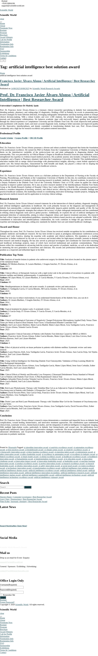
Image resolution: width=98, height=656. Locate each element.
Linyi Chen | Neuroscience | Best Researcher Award (21, 499)
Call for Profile (6, 39)
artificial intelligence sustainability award (38, 475)
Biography (12, 447)
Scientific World (6, 10)
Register (3, 30)
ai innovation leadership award (49, 461)
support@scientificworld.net (11, 562)
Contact (3, 58)
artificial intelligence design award (13, 470)
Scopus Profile (21, 138)
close (2, 19)
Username (8, 585)
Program (3, 33)
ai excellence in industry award (82, 454)
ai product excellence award (26, 463)
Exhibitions (4, 53)
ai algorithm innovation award (36, 447)
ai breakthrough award (34, 450)
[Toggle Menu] (1, 21)
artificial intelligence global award (73, 470)
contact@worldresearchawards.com (14, 571)
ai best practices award (15, 450)
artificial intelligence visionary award (49, 477)
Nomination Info (6, 44)
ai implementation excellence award (48, 459)
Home (2, 23)
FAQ (2, 49)
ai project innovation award (49, 463)
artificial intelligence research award (75, 473)
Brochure (4, 35)
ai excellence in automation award (55, 454)
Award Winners (6, 37)
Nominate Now (6, 28)
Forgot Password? (7, 602)
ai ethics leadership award (30, 454)
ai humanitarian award (24, 459)
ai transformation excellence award (46, 468)
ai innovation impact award (25, 461)
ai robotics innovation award (26, 466)
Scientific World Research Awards (46, 88)
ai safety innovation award (49, 466)
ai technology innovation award (18, 468)
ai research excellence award (73, 463)
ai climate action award (53, 450)
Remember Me (9, 595)
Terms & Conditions (8, 56)
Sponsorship (5, 51)
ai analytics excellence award (60, 447)
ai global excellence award (50, 457)
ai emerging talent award (64, 452)
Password (8, 590)
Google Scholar (6, 138)
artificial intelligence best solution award (77, 468)
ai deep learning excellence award (39, 452)
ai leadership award (70, 461)
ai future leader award (29, 457)
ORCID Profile (36, 138)
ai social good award (69, 466)
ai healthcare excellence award (74, 457)
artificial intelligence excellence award (43, 470)
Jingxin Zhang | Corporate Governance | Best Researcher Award (26, 497)
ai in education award (72, 459)
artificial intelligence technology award (70, 475)
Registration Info (7, 46)
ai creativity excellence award (76, 450)
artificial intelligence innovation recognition (42, 473)
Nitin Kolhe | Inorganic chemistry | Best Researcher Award (23, 501)
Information (4, 42)
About (2, 26)
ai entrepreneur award (84, 452)
